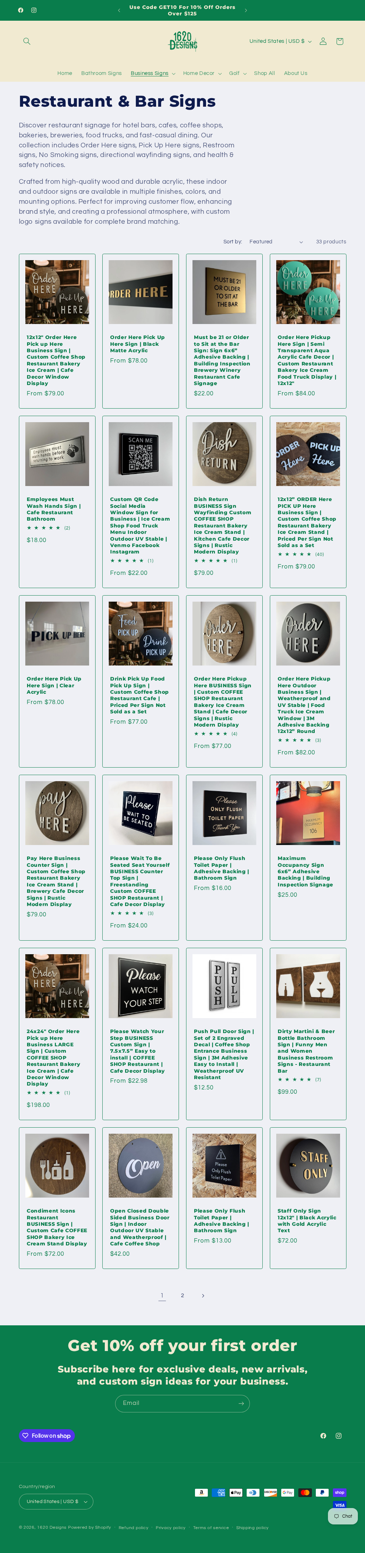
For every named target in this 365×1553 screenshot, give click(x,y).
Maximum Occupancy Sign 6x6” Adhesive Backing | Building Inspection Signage (305, 871)
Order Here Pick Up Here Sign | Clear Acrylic (54, 685)
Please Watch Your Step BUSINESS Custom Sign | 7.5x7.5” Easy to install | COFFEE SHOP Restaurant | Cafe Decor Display (137, 1051)
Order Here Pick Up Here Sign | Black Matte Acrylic (137, 344)
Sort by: (232, 241)
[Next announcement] (246, 10)
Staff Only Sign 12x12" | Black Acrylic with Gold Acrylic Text (307, 1221)
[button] (27, 41)
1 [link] (162, 1296)
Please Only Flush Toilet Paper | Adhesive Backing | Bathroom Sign (221, 868)
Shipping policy (252, 1528)
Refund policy (134, 1528)
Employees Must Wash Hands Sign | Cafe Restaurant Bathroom (54, 509)
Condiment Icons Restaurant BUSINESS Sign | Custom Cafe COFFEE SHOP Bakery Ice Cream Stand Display (57, 1227)
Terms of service (211, 1528)
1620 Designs (52, 1527)
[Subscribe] (241, 1403)
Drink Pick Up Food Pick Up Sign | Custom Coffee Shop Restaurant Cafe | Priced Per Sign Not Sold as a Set (139, 695)
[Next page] (203, 1296)
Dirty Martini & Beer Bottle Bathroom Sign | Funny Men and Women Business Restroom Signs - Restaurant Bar (306, 1051)
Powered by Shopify (89, 1527)
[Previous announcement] (119, 10)
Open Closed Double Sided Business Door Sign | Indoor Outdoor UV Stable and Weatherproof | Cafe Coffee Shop (140, 1227)
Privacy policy (171, 1528)
